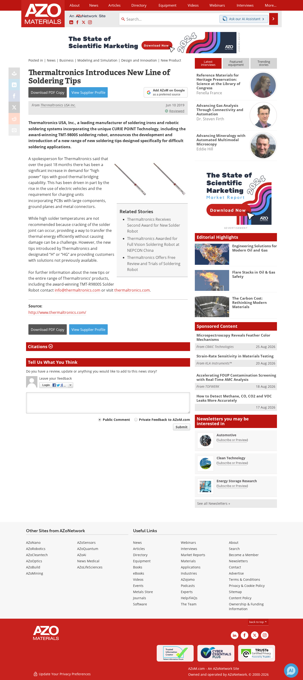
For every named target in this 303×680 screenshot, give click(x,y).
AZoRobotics (35, 548)
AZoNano (33, 542)
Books (137, 567)
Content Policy (240, 598)
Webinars (188, 542)
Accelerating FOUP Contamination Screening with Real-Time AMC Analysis (236, 377)
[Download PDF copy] (14, 73)
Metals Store (143, 592)
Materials (188, 561)
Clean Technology (231, 458)
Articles (139, 548)
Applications (191, 567)
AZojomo (188, 579)
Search (234, 548)
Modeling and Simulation (97, 60)
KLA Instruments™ (218, 363)
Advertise (236, 573)
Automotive (226, 435)
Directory (139, 5)
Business (66, 60)
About (233, 542)
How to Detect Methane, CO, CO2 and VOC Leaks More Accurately (234, 398)
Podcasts (188, 585)
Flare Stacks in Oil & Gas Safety (253, 274)
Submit (181, 427)
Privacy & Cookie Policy (247, 585)
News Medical (88, 561)
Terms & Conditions (244, 579)
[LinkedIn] (14, 84)
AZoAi (81, 555)
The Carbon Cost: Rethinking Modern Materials (249, 302)
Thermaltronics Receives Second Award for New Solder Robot (153, 225)
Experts (187, 592)
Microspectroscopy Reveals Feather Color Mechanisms (233, 337)
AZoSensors (86, 542)
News (51, 60)
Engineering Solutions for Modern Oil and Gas (254, 247)
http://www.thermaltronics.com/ (57, 312)
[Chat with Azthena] (291, 670)
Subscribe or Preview (232, 440)
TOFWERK (212, 386)
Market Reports (193, 555)
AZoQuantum (87, 548)
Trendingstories (264, 63)
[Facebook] (14, 96)
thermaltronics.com (132, 290)
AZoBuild (33, 567)
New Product (171, 60)
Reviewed (176, 111)
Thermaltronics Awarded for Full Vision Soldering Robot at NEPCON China (153, 244)
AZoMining (34, 573)
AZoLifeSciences (89, 567)
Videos (138, 579)
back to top (256, 622)
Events (138, 585)
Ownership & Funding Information (246, 606)
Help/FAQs (189, 598)
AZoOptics (34, 561)
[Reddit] (14, 118)
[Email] (14, 130)
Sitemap (235, 592)
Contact (235, 567)
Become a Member (244, 555)
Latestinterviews (208, 63)
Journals (139, 598)
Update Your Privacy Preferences (64, 674)
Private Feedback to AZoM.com (164, 419)
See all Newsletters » (213, 503)
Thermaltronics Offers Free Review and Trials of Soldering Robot (153, 263)
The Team (188, 604)
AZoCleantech (37, 555)
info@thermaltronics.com (77, 290)
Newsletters (238, 561)
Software (140, 604)
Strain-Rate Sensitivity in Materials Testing (234, 356)
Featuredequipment (236, 63)
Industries (189, 573)
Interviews (189, 548)
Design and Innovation (139, 60)
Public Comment (116, 419)
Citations (38, 346)
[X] (14, 107)
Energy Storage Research (237, 481)
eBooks (138, 573)
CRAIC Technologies (219, 346)
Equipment (142, 561)
